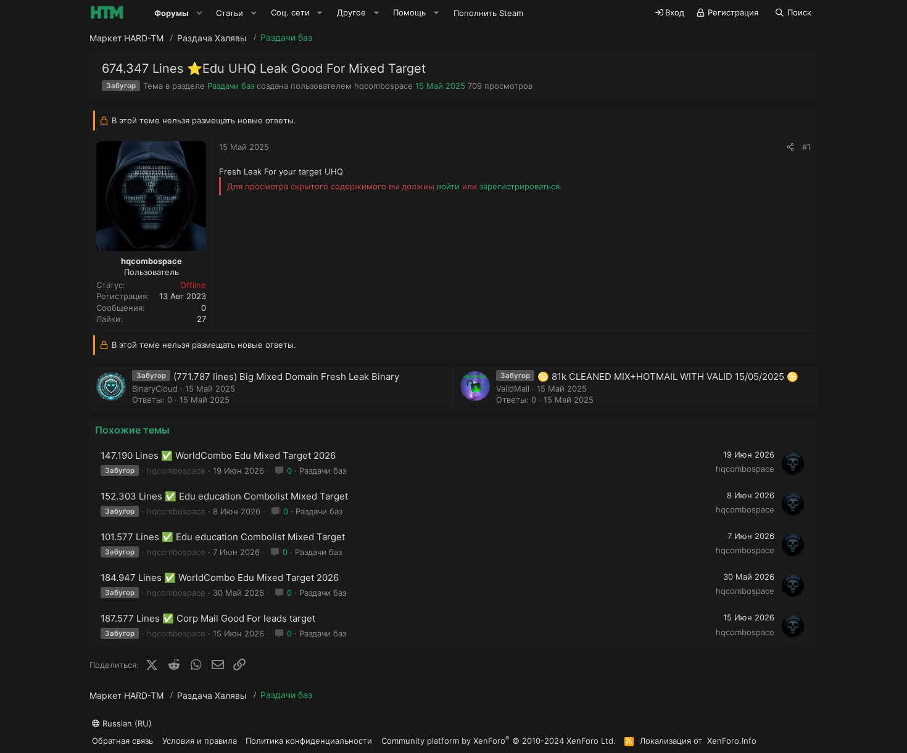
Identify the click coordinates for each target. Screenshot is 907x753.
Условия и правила (199, 741)
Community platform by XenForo (498, 740)
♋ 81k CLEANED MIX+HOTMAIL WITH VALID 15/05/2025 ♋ (667, 376)
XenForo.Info (731, 741)
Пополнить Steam (488, 13)
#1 (806, 147)
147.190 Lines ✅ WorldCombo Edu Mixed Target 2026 (218, 455)
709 (475, 86)
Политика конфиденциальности (309, 741)
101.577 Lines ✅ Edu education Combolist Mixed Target (223, 537)
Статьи (229, 13)
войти (448, 186)
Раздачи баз (230, 86)
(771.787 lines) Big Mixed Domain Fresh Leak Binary (286, 376)
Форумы (171, 13)
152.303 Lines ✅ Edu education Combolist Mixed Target (224, 496)
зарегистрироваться (519, 186)
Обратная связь (122, 741)
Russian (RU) (126, 723)
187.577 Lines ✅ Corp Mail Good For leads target (208, 618)
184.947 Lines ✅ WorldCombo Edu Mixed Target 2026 (220, 577)
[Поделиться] (790, 146)
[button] (199, 13)
